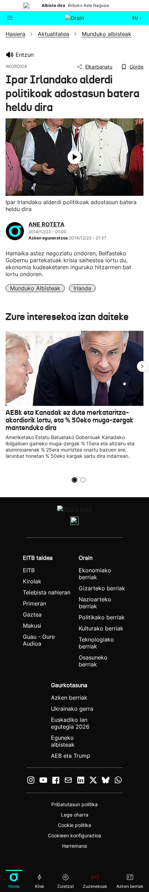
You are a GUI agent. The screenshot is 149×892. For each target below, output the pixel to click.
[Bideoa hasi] (74, 157)
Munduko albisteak (35, 288)
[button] (142, 366)
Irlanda (82, 288)
